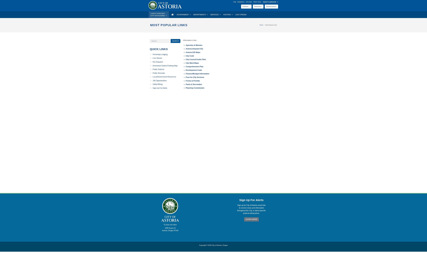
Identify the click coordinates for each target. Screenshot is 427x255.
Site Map (249, 2)
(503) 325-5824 (171, 225)
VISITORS (227, 15)
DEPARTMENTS (199, 15)
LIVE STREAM (240, 15)
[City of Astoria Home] (172, 14)
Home (261, 25)
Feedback (241, 2)
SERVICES (214, 15)
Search (175, 41)
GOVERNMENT (183, 15)
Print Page (257, 2)
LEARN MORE (251, 219)
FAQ (234, 2)
